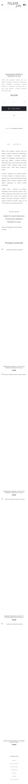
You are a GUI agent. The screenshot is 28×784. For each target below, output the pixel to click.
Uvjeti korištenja (14, 766)
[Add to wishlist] (14, 115)
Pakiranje (14, 773)
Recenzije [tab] (17, 144)
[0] (25, 5)
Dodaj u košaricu (15, 108)
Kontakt (14, 776)
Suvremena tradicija (17, 128)
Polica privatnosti (14, 763)
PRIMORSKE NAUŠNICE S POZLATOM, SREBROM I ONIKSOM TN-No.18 (14, 492)
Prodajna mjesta (14, 779)
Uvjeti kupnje (14, 770)
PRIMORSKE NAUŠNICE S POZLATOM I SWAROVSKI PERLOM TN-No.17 (14, 367)
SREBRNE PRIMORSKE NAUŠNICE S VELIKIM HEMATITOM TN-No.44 (14, 616)
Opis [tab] (8, 144)
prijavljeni (10, 227)
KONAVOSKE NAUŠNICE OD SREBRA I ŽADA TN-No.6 (14, 741)
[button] (4, 101)
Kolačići (14, 760)
